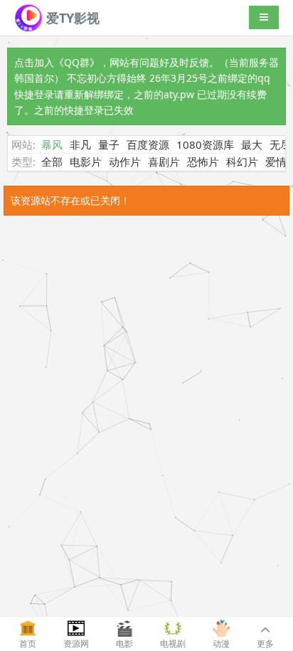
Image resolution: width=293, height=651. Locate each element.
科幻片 (242, 161)
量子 (108, 144)
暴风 (52, 144)
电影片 (86, 161)
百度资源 (148, 144)
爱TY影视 (71, 17)
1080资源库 (205, 144)
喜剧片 (164, 161)
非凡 (80, 144)
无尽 (280, 144)
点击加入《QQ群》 (57, 62)
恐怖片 (203, 161)
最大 (251, 144)
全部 (52, 161)
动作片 (125, 161)
